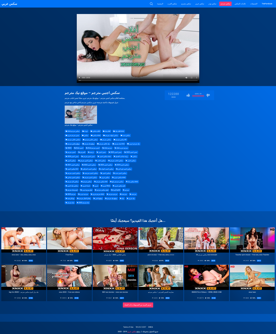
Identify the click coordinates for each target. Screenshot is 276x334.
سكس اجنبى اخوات (107, 169)
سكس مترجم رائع (117, 181)
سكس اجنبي (106, 173)
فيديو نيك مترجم (72, 190)
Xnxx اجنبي (79, 148)
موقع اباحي (98, 198)
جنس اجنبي (102, 152)
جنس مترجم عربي (73, 135)
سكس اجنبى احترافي (89, 169)
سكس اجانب (101, 160)
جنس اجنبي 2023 (131, 152)
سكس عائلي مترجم (73, 139)
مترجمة (124, 194)
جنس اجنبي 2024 (72, 156)
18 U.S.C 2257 (141, 327)
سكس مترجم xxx (101, 181)
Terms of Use (128, 327)
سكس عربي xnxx (119, 177)
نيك (123, 198)
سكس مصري (186, 4)
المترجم (82, 152)
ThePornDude (267, 4)
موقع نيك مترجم (93, 98)
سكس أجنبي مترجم (86, 160)
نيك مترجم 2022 (83, 202)
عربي (96, 186)
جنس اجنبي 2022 (116, 152)
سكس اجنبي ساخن (73, 177)
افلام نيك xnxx (119, 131)
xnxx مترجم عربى (122, 148)
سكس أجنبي (71, 160)
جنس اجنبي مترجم (89, 156)
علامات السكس (240, 4)
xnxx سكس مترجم (73, 131)
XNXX (69, 148)
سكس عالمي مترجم (91, 139)
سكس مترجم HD (120, 139)
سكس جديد (126, 135)
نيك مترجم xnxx (119, 144)
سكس (86, 135)
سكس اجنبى (131, 160)
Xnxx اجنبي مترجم (94, 148)
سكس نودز (212, 4)
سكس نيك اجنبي (72, 186)
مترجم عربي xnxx (98, 194)
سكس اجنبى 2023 (106, 165)
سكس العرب (172, 4)
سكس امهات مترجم (111, 135)
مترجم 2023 (71, 194)
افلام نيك (107, 131)
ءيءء (86, 131)
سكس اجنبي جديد (120, 173)
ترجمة (92, 152)
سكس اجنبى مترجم (73, 173)
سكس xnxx (96, 135)
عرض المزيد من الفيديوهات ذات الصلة (138, 305)
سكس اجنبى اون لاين (124, 169)
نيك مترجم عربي (134, 144)
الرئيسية (160, 4)
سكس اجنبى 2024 (123, 165)
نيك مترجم (70, 202)
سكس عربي (9, 3)
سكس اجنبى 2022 (90, 165)
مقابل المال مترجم (85, 198)
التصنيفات (253, 4)
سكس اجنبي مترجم (90, 177)
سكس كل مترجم (72, 181)
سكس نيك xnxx (133, 181)
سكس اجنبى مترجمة (91, 173)
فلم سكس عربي (119, 186)
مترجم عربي (84, 194)
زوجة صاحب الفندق (121, 156)
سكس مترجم (225, 4)
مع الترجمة (70, 198)
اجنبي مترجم (71, 152)
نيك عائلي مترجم (104, 144)
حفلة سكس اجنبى (105, 156)
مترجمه (133, 194)
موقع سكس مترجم (73, 144)
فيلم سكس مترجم (102, 190)
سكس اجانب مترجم (116, 160)
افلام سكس (96, 131)
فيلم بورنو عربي (87, 190)
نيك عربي (131, 198)
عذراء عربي (86, 186)
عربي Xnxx (106, 186)
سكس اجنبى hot (72, 169)
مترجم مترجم (112, 194)
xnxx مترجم (108, 148)
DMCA (150, 327)
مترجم (127, 190)
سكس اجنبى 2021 (73, 165)
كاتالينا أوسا (116, 190)
